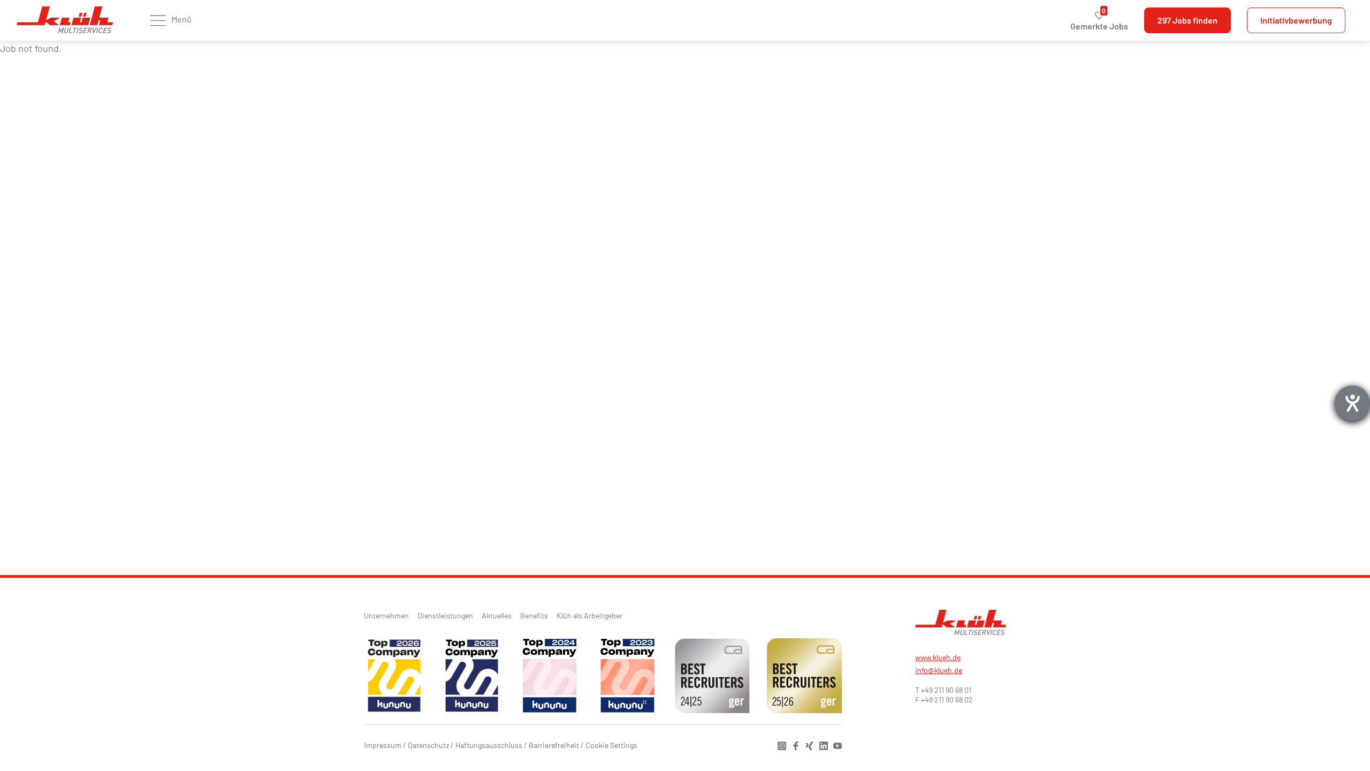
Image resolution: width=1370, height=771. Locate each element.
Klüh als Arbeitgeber (589, 615)
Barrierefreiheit (554, 745)
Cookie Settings (611, 745)
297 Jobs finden (1187, 20)
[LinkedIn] (821, 744)
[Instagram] (779, 744)
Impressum (382, 745)
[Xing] (807, 744)
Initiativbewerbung (1296, 20)
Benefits (534, 615)
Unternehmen (386, 615)
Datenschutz (428, 745)
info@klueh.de (938, 670)
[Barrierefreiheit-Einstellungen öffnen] (1352, 403)
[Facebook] (793, 744)
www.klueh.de (938, 657)
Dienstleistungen (445, 615)
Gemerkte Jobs (1099, 20)
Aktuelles (497, 615)
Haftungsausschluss (488, 745)
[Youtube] (835, 744)
